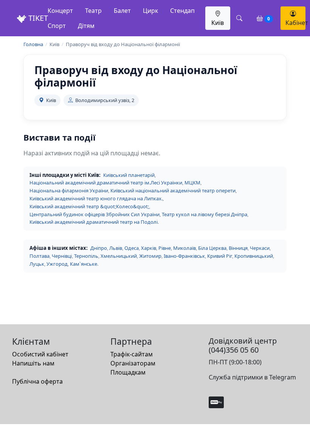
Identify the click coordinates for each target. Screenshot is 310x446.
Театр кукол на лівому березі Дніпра (204, 214)
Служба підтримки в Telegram (252, 377)
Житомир (150, 255)
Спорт (57, 26)
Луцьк (36, 263)
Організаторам (132, 363)
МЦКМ (192, 182)
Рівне (164, 248)
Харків (148, 248)
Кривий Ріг (219, 255)
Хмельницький (119, 255)
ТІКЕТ (37, 18)
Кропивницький (253, 255)
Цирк (150, 10)
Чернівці (62, 255)
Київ (217, 23)
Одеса (131, 248)
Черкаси (260, 248)
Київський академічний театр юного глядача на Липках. (96, 198)
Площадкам (128, 372)
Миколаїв (184, 248)
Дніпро (98, 248)
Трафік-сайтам (131, 354)
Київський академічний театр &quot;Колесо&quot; (89, 206)
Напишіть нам (33, 363)
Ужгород (57, 263)
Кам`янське (83, 263)
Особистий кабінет (40, 354)
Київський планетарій (129, 175)
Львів (115, 248)
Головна (33, 44)
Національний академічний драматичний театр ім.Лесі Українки (105, 182)
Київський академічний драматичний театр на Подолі (93, 221)
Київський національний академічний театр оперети (173, 190)
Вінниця (238, 248)
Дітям (86, 26)
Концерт (60, 10)
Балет (122, 10)
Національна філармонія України (68, 190)
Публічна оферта (37, 381)
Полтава (39, 255)
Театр (93, 10)
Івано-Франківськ (184, 255)
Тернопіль (86, 255)
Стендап (182, 10)
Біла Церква (212, 248)
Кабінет (295, 23)
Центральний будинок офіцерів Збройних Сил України (94, 214)
